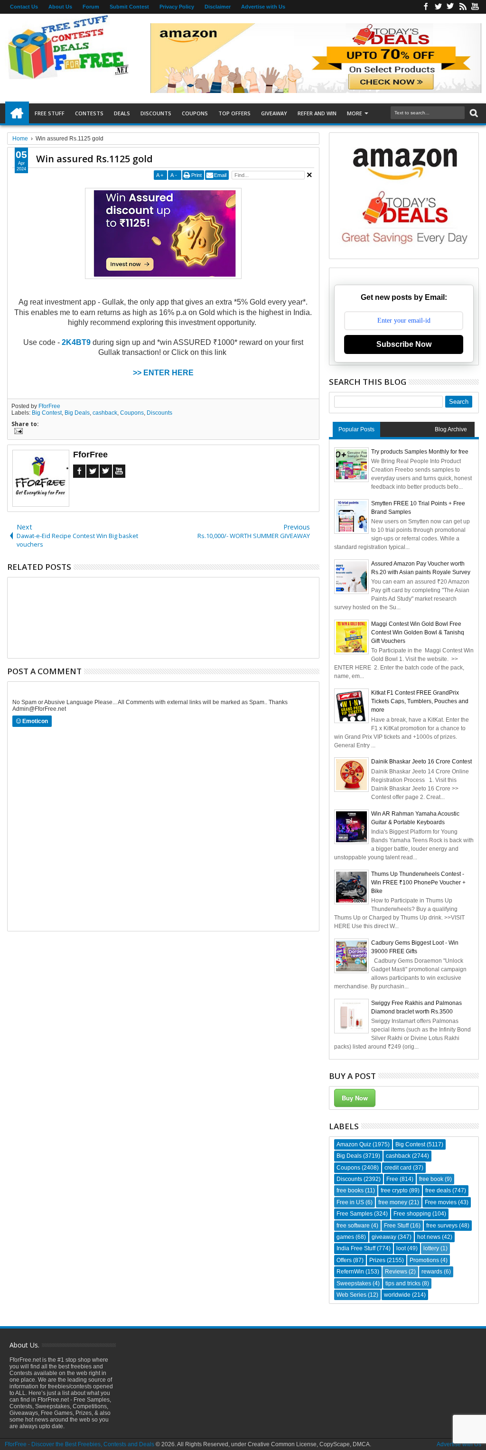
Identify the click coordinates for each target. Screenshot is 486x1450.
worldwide (397, 1295)
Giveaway (274, 113)
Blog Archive (451, 429)
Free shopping (412, 1213)
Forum (91, 6)
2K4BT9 (77, 342)
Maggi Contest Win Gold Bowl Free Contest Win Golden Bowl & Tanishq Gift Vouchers (417, 632)
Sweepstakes (353, 1283)
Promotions (424, 1260)
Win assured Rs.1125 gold (94, 158)
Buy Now (355, 1097)
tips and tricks (403, 1283)
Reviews (396, 1271)
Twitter (438, 7)
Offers (344, 1260)
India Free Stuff (355, 1248)
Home (17, 113)
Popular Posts (356, 429)
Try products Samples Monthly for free (419, 451)
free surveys (442, 1225)
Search (473, 113)
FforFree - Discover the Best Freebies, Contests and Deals (79, 1444)
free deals (438, 1190)
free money (392, 1202)
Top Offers (234, 113)
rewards (431, 1271)
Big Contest (47, 412)
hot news (428, 1237)
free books (350, 1190)
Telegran (450, 7)
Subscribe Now (403, 344)
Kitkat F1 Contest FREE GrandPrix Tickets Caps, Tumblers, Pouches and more (419, 701)
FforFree (49, 406)
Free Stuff (50, 113)
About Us (60, 6)
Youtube (475, 7)
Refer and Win (317, 113)
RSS (463, 7)
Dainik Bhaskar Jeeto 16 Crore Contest (421, 761)
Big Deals (77, 412)
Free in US (350, 1202)
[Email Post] (17, 432)
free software (353, 1225)
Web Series (351, 1295)
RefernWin (350, 1271)
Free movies (441, 1202)
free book (431, 1179)
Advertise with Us (263, 6)
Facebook (426, 7)
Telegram (106, 471)
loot (401, 1248)
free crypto (394, 1190)
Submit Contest (129, 6)
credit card (397, 1167)
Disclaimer (218, 6)
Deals (122, 113)
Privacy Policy (176, 6)
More (354, 113)
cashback (105, 412)
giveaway (384, 1237)
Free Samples (354, 1213)
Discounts (155, 113)
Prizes (377, 1260)
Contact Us (24, 6)
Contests (89, 113)
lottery (431, 1248)
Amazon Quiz (353, 1144)
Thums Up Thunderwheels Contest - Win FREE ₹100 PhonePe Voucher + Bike (418, 882)
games (345, 1237)
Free (392, 1179)
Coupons (195, 113)
